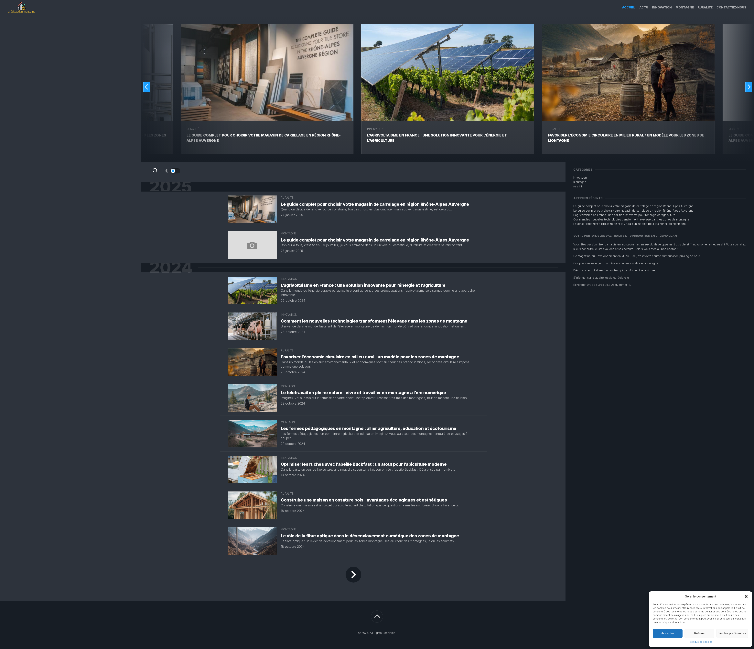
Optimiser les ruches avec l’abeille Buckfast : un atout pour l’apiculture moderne (364, 464)
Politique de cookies (700, 641)
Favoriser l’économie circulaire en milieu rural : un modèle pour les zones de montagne (370, 356)
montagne (685, 7)
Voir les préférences (732, 633)
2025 (170, 187)
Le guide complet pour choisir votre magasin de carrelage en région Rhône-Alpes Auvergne (375, 204)
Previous (146, 87)
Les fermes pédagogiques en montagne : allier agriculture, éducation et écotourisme (368, 428)
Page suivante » (353, 575)
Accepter (667, 633)
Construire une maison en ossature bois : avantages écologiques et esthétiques (364, 499)
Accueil (628, 7)
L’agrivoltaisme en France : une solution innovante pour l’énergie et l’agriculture (363, 285)
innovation (662, 7)
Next (748, 87)
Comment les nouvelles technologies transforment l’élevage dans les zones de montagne (374, 321)
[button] (746, 596)
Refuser (699, 633)
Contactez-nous (731, 7)
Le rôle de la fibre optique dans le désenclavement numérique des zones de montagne (370, 535)
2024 (170, 268)
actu (643, 7)
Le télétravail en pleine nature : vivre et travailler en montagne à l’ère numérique (363, 392)
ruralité (705, 7)
